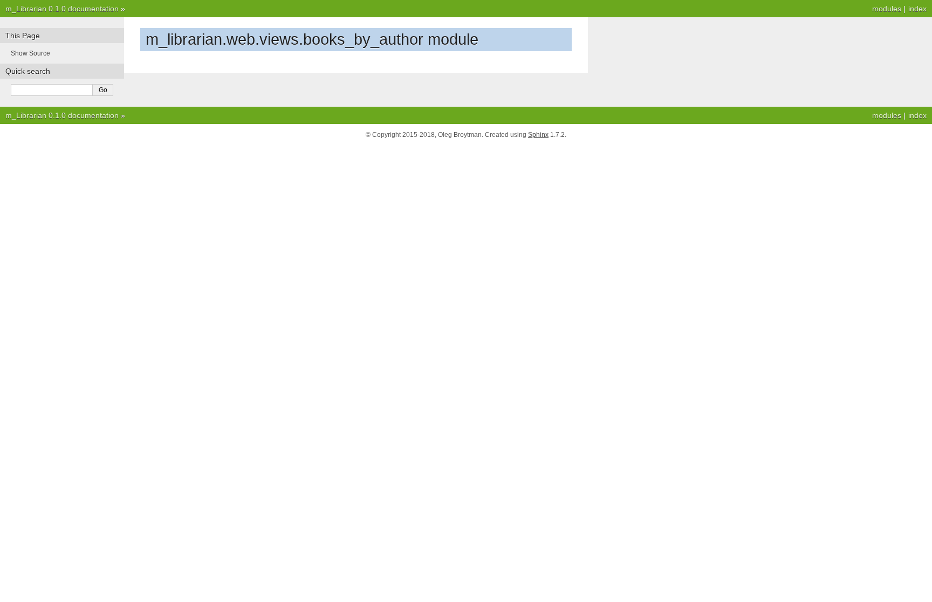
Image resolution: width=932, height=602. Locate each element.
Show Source (30, 53)
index (917, 8)
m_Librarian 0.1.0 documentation (62, 8)
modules (886, 8)
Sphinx (538, 135)
